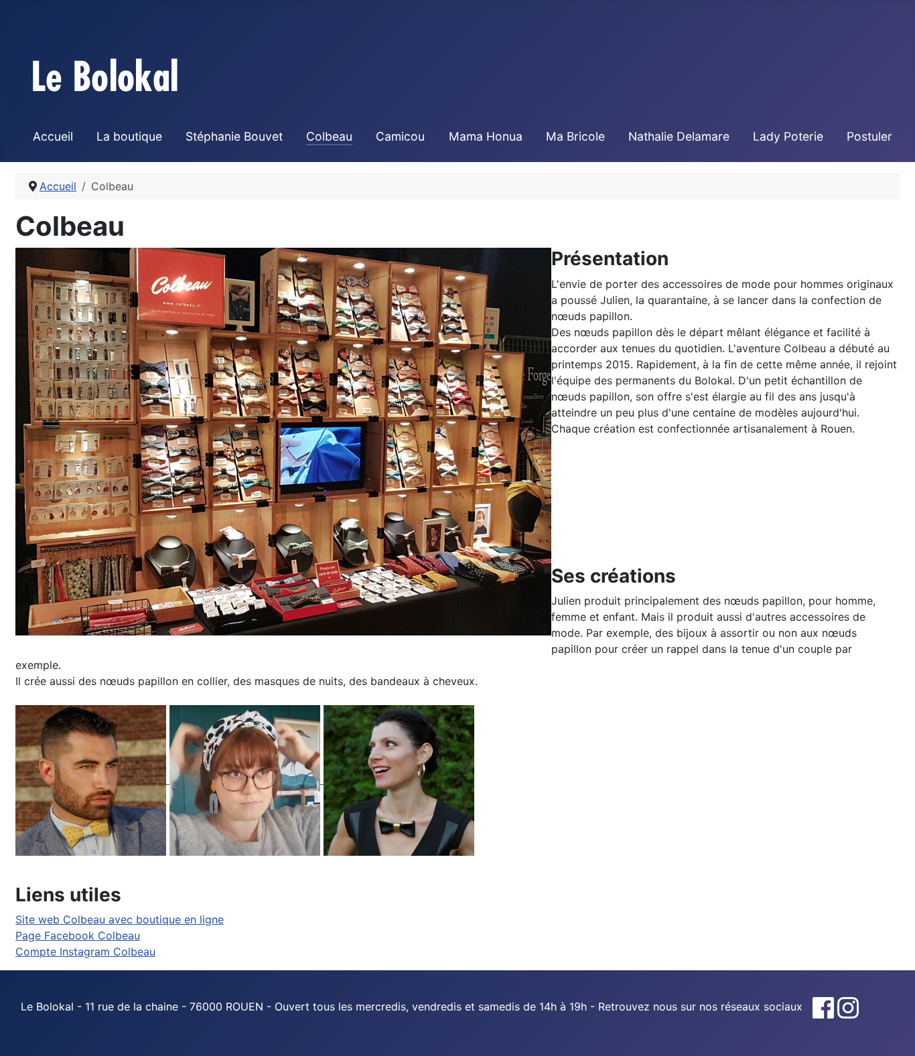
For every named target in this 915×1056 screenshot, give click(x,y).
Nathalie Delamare (678, 136)
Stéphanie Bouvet (234, 136)
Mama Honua (485, 136)
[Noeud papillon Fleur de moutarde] (92, 779)
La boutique (129, 136)
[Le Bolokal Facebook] (823, 1007)
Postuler (869, 136)
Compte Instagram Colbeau (85, 951)
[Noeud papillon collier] (399, 779)
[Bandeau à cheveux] (246, 779)
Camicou (400, 136)
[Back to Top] (891, 1031)
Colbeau (329, 136)
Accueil (53, 136)
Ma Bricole (575, 136)
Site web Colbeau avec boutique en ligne (119, 919)
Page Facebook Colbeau (77, 935)
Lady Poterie (788, 136)
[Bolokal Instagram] (848, 1007)
